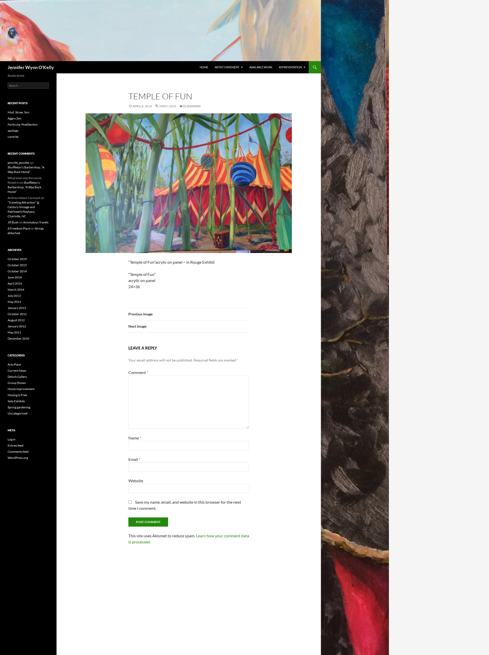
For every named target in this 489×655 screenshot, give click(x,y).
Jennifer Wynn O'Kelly (31, 67)
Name (134, 437)
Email (134, 459)
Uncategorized (18, 413)
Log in (12, 439)
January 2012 (17, 326)
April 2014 (15, 283)
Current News (17, 370)
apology (13, 130)
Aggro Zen (14, 118)
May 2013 (14, 302)
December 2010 (18, 338)
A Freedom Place (19, 228)
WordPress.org (18, 458)
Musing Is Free (17, 395)
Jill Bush (13, 222)
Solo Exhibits (16, 401)
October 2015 (17, 265)
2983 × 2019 (167, 106)
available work (260, 67)
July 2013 (14, 296)
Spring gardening (19, 407)
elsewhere (192, 106)
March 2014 (16, 289)
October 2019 (17, 259)
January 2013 (17, 308)
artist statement (227, 67)
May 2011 (14, 332)
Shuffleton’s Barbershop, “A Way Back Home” (24, 187)
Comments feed (18, 451)
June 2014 (15, 277)
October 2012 (17, 314)
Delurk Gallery (17, 377)
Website (135, 480)
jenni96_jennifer (19, 163)
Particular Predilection (23, 124)
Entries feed (15, 445)
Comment (138, 372)
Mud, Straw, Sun (18, 112)
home (204, 67)
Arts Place (14, 364)
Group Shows (17, 383)
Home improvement (21, 389)
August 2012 (16, 320)
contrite (13, 137)
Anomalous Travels (35, 222)
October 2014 (17, 271)
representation (290, 67)
